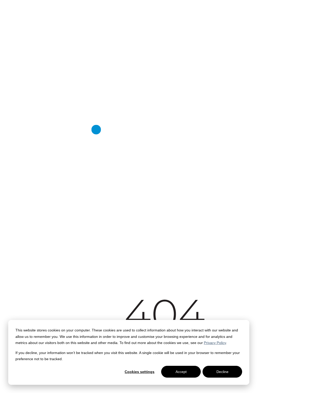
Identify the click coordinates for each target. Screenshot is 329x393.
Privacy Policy (215, 343)
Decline (222, 372)
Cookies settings (139, 372)
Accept (181, 372)
